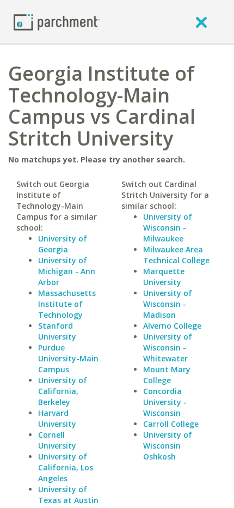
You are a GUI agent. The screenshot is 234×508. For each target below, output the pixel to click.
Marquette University (163, 276)
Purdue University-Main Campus (68, 358)
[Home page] (57, 21)
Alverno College (172, 325)
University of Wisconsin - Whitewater (167, 347)
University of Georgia (62, 244)
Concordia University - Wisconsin (165, 402)
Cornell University (57, 440)
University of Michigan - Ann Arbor (66, 271)
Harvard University (57, 418)
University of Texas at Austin (68, 494)
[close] (201, 21)
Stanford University (57, 331)
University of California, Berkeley (62, 391)
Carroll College (171, 424)
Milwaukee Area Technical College (176, 254)
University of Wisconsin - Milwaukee (167, 227)
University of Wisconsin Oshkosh (167, 446)
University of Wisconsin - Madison (167, 304)
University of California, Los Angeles (65, 467)
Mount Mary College (166, 374)
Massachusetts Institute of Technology (67, 304)
